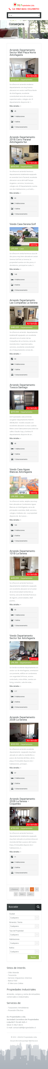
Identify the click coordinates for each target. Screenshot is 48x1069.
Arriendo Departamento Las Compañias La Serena (23, 301)
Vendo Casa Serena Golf (23, 224)
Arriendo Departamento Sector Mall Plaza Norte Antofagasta (23, 52)
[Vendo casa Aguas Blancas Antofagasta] (24, 484)
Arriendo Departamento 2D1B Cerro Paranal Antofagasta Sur (22, 139)
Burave (35, 1041)
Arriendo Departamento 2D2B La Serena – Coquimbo (22, 801)
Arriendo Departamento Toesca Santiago (22, 386)
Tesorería (12, 975)
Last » (30, 894)
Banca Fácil (12, 980)
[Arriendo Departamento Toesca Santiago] (24, 400)
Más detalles (15, 106)
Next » (22, 894)
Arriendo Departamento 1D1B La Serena (22, 552)
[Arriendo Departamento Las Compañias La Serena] (24, 315)
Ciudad (12, 914)
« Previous (14, 889)
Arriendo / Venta (15, 922)
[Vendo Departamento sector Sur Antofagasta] (24, 650)
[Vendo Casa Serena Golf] (24, 236)
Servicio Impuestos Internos (20, 978)
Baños (11, 948)
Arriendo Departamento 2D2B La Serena (22, 718)
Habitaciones (14, 939)
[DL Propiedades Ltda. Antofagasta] (24, 4)
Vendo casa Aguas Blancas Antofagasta (21, 470)
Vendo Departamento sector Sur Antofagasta (22, 637)
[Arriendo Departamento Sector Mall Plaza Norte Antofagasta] (24, 67)
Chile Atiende (13, 972)
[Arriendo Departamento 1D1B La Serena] (24, 566)
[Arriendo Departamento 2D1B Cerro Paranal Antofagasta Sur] (24, 154)
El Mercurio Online (15, 983)
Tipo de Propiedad (16, 931)
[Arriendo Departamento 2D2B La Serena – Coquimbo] (24, 816)
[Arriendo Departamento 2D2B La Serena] (24, 732)
